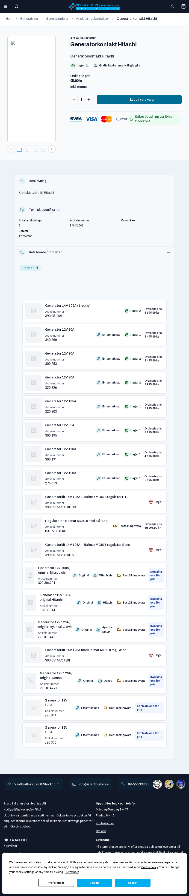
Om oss (101, 831)
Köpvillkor (10, 845)
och (122, 803)
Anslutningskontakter (92, 18)
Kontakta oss (105, 823)
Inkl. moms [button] (78, 87)
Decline (94, 883)
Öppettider (104, 803)
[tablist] (30, 268)
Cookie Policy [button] (149, 867)
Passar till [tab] (30, 268)
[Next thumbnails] (52, 149)
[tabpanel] (94, 522)
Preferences (56, 883)
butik (115, 803)
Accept (133, 883)
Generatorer (29, 18)
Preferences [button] (72, 872)
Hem (9, 18)
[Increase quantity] (88, 99)
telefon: (131, 803)
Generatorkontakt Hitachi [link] (137, 18)
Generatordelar (57, 18)
